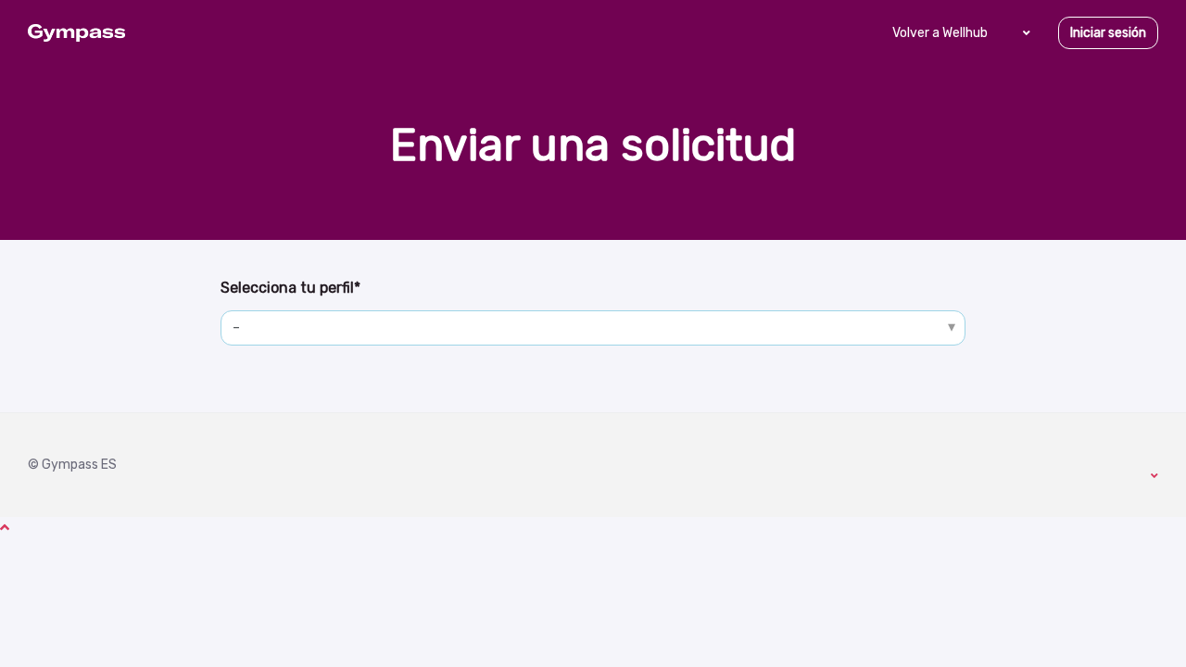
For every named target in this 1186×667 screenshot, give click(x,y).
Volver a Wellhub (940, 33)
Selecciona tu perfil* (290, 287)
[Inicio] (76, 33)
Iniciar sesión (1108, 33)
